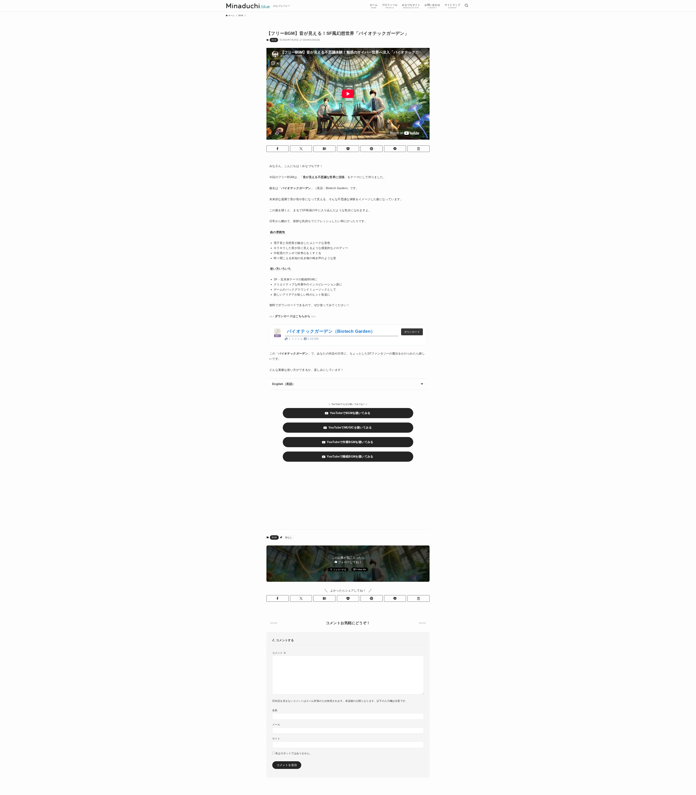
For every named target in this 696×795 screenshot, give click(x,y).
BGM (274, 40)
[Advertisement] (348, 498)
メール (276, 724)
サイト (276, 738)
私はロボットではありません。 (294, 753)
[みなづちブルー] (248, 6)
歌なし (288, 537)
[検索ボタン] (466, 6)
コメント (279, 652)
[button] (277, 148)
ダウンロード (412, 331)
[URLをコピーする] (418, 148)
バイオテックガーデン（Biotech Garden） (331, 331)
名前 (274, 710)
